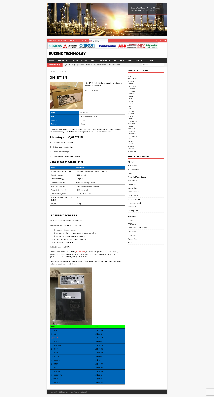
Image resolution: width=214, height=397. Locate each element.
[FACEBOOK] (161, 40)
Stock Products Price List (84, 60)
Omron (130, 126)
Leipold (130, 119)
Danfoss (131, 94)
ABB (129, 76)
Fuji (129, 109)
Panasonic (132, 131)
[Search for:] (153, 65)
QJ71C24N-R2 (56, 338)
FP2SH (130, 220)
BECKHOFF (132, 86)
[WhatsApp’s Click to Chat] (156, 40)
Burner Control (133, 169)
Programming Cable (135, 203)
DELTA (130, 96)
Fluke (130, 106)
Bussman (131, 89)
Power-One (132, 134)
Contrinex (131, 91)
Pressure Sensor (134, 199)
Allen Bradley (132, 79)
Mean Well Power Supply (137, 177)
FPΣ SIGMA (132, 216)
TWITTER (83, 40)
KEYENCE (131, 116)
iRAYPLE (131, 114)
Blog (150, 60)
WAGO (130, 144)
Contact (140, 60)
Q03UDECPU (80, 252)
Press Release (133, 196)
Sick (129, 139)
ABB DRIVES (132, 166)
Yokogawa (132, 151)
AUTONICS (132, 81)
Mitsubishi (131, 124)
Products (62, 60)
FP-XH (130, 242)
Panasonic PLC (133, 192)
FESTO (130, 104)
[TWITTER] (165, 40)
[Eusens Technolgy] (102, 48)
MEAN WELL (132, 121)
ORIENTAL (132, 129)
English (96, 41)
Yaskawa (131, 149)
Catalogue (119, 60)
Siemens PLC (133, 207)
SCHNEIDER (132, 136)
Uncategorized (133, 210)
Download (105, 60)
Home (51, 60)
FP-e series (132, 231)
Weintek (131, 146)
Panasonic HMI (133, 235)
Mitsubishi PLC (133, 181)
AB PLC (131, 162)
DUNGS (131, 99)
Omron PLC (132, 184)
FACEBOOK (73, 40)
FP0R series (132, 224)
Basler (130, 84)
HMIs (130, 173)
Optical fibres (133, 188)
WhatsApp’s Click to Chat (57, 40)
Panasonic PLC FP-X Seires (137, 228)
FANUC (130, 101)
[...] (156, 10)
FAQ (130, 60)
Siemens (131, 141)
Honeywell (132, 111)
